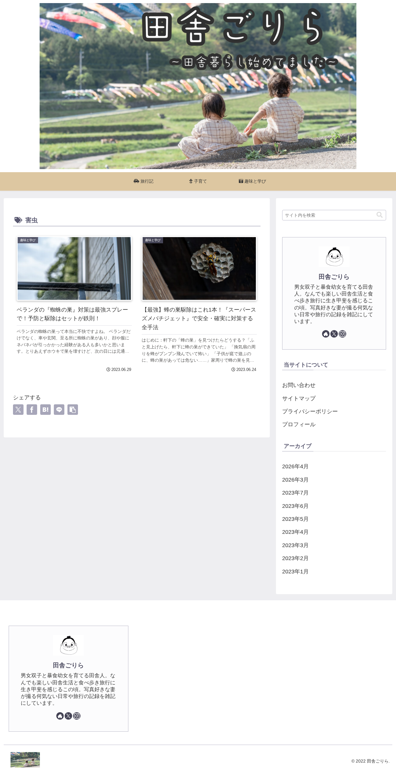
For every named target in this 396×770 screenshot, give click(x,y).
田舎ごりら (334, 276)
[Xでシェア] (18, 409)
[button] (72, 409)
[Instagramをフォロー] (342, 334)
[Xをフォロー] (334, 334)
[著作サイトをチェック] (325, 334)
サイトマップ (299, 398)
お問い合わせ (299, 385)
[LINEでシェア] (59, 409)
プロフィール (299, 424)
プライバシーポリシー (310, 411)
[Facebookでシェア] (32, 409)
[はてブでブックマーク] (45, 409)
